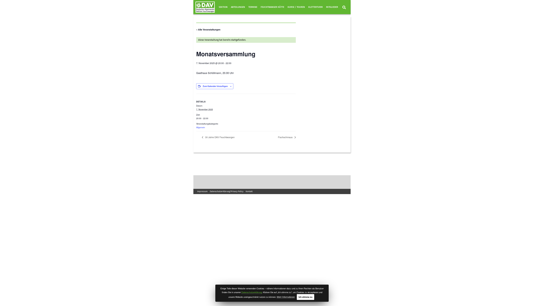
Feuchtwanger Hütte (272, 7)
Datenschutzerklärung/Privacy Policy (226, 191)
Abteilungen (238, 7)
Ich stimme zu (305, 296)
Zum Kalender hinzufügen (215, 86)
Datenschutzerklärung (251, 292)
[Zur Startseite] (205, 7)
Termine (252, 7)
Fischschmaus (285, 137)
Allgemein (200, 127)
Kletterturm (315, 7)
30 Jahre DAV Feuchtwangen (220, 137)
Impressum (202, 191)
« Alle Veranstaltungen (208, 29)
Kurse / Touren (296, 7)
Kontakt (249, 191)
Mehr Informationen (286, 296)
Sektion (223, 7)
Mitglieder (332, 7)
